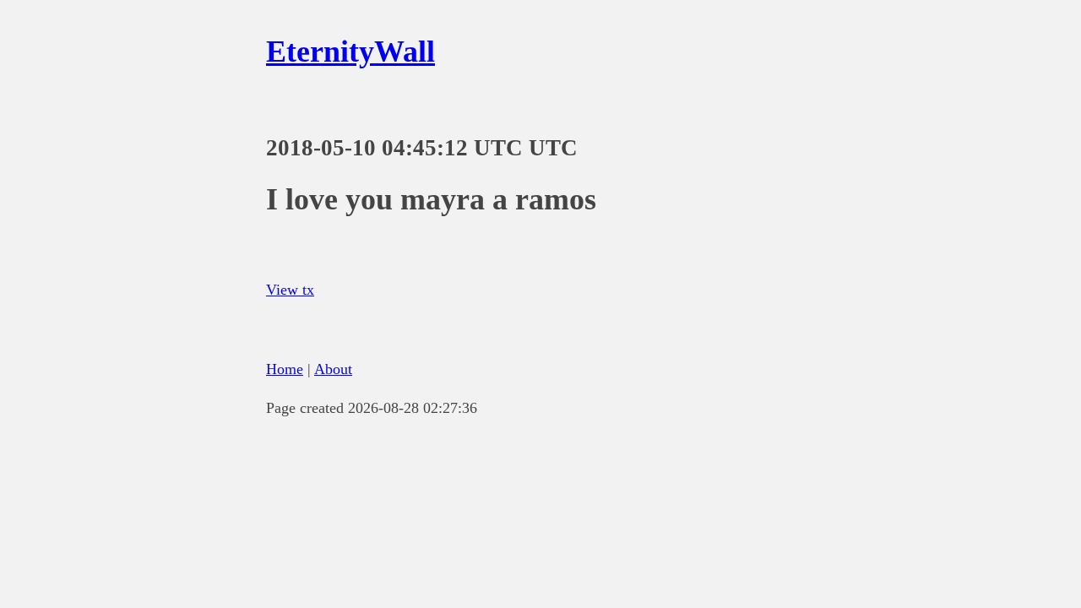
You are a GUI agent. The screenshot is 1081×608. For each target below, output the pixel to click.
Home (284, 369)
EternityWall (350, 51)
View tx (290, 289)
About (333, 369)
